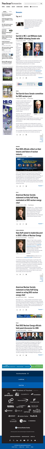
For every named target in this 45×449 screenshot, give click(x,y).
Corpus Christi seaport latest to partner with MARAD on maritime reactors (7, 20)
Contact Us (33, 436)
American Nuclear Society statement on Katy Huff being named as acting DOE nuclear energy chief (27, 291)
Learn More (26, 28)
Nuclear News (30, 40)
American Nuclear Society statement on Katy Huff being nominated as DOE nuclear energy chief (28, 198)
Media (32, 446)
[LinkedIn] (17, 440)
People (17, 91)
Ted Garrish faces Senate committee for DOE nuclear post (29, 94)
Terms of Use (21, 446)
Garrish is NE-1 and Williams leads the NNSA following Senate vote (29, 37)
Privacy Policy (14, 446)
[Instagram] (21, 440)
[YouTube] (24, 440)
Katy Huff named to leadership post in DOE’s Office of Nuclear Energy (29, 234)
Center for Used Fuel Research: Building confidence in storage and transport (7, 37)
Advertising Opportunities (15, 436)
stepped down (38, 70)
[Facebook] (10, 440)
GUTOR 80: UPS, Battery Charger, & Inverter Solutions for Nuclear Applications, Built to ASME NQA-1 (7, 57)
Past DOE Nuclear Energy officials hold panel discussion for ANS (28, 326)
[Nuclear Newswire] (31, 440)
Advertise (26, 6)
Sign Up (13, 6)
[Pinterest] (28, 440)
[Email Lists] (35, 440)
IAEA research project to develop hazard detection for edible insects (7, 48)
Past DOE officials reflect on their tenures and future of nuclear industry (28, 151)
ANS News (30, 156)
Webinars (18, 146)
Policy (17, 33)
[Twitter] (13, 440)
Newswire (19, 12)
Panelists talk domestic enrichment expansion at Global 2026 (7, 43)
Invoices (27, 446)
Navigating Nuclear (25, 436)
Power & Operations (20, 230)
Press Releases (31, 205)
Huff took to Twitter (28, 257)
